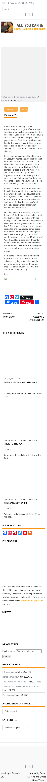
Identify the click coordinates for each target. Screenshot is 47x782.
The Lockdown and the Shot (15, 681)
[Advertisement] (23, 70)
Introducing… (8, 672)
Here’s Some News (11, 676)
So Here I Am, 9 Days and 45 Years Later (20, 686)
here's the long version (31, 600)
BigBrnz (24, 109)
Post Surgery (8, 695)
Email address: (9, 651)
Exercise (9, 121)
